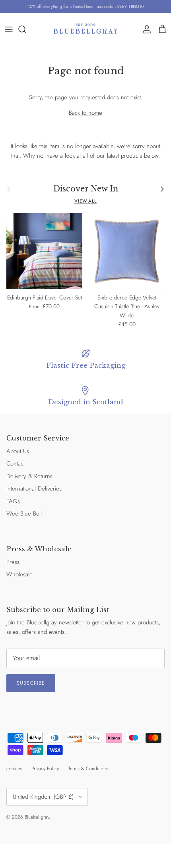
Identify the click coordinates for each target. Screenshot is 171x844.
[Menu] (8, 29)
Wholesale (19, 574)
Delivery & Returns (29, 476)
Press (12, 562)
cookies (14, 768)
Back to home (85, 112)
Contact (15, 463)
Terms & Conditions (88, 768)
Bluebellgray (37, 817)
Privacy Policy (45, 768)
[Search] (26, 29)
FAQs (13, 501)
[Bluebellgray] (85, 29)
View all (85, 201)
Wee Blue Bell (24, 513)
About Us (17, 451)
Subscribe (31, 683)
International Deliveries (34, 488)
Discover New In (85, 189)
